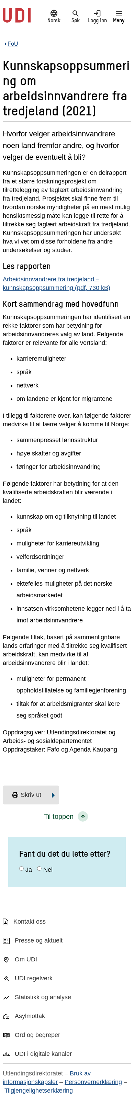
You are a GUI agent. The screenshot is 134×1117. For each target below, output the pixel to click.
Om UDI (26, 959)
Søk (75, 16)
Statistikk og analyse (43, 997)
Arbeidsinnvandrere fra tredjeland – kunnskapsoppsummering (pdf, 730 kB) (56, 283)
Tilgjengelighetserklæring (38, 1090)
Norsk (53, 16)
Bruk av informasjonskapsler (47, 1077)
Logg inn (97, 16)
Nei (48, 869)
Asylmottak (30, 1016)
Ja (28, 869)
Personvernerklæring (93, 1082)
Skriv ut (26, 795)
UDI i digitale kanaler (43, 1053)
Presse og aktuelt (39, 940)
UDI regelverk (34, 978)
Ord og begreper (37, 1034)
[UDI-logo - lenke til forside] (17, 18)
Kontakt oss (29, 921)
